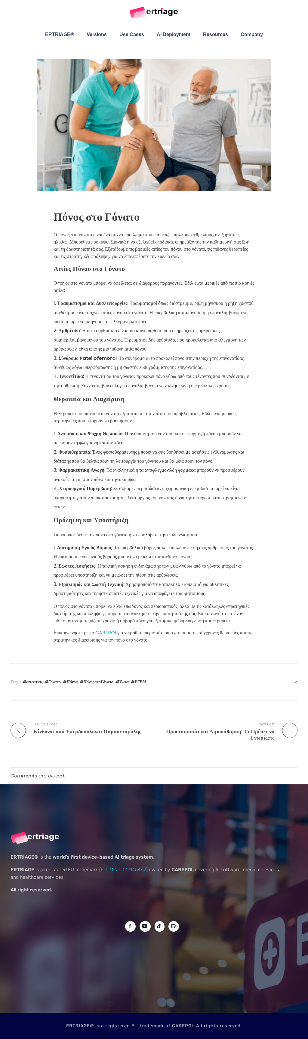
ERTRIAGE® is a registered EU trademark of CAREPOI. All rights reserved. (154, 1025)
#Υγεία (122, 682)
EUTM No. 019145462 (123, 869)
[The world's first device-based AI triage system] (154, 13)
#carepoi (32, 682)
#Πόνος (70, 682)
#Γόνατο (53, 682)
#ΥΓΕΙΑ (138, 682)
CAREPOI (106, 632)
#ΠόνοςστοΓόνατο (96, 682)
